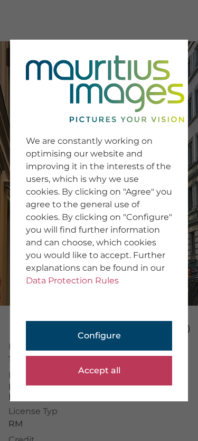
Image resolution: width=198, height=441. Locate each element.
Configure (99, 335)
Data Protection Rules (72, 280)
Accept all (99, 370)
